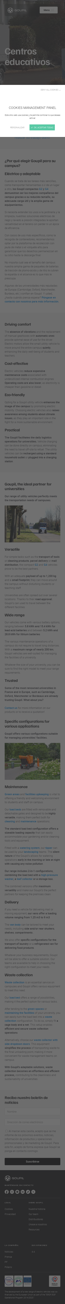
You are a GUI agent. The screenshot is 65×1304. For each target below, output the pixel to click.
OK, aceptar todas (43, 127)
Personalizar (17, 127)
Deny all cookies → (51, 89)
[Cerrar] (32, 652)
